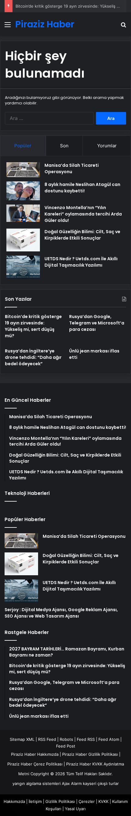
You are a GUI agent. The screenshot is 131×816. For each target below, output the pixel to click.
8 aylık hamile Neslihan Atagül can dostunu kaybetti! (82, 187)
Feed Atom (108, 739)
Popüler (22, 146)
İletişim (35, 801)
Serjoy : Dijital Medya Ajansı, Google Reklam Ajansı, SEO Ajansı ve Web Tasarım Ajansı (61, 613)
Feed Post (65, 746)
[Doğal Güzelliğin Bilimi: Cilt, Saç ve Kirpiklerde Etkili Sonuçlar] (23, 240)
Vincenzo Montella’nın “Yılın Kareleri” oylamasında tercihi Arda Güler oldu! (83, 214)
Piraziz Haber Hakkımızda (34, 754)
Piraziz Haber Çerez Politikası (34, 764)
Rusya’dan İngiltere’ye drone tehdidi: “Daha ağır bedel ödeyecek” (33, 357)
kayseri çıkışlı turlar (101, 783)
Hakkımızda (14, 801)
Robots (66, 739)
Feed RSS (86, 739)
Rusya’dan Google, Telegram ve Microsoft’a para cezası (96, 322)
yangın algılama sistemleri (36, 783)
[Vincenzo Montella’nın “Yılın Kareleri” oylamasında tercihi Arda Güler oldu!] (23, 213)
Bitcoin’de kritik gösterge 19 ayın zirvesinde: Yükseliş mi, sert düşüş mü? (33, 326)
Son (64, 146)
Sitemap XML (22, 739)
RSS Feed (47, 739)
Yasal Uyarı (75, 808)
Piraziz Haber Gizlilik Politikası (90, 754)
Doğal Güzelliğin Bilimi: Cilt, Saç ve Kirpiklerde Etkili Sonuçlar (82, 235)
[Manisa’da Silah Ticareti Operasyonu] (23, 169)
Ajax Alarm (72, 783)
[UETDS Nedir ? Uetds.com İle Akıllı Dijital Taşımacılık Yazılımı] (23, 267)
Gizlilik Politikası (60, 801)
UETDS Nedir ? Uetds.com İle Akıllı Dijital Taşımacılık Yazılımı (81, 262)
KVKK (103, 801)
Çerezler (87, 801)
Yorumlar (107, 146)
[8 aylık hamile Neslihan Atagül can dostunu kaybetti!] (23, 190)
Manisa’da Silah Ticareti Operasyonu (71, 168)
